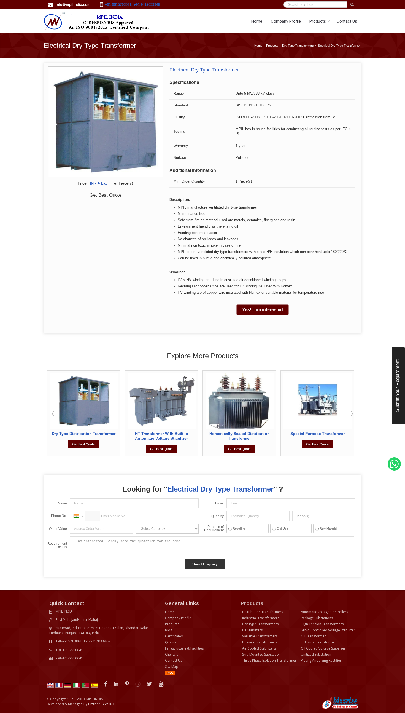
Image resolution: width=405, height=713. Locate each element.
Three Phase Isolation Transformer (269, 660)
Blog (168, 630)
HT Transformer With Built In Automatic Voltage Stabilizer (161, 435)
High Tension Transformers (322, 624)
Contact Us (347, 21)
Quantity (217, 516)
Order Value (58, 529)
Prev (53, 413)
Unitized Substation (316, 654)
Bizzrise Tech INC (101, 704)
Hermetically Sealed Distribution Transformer (239, 435)
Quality (170, 642)
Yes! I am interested (262, 309)
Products (317, 21)
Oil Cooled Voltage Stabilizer (323, 648)
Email (219, 503)
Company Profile (286, 21)
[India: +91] (77, 516)
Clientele (172, 654)
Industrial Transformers (260, 618)
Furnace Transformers (259, 642)
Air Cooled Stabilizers (259, 648)
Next (351, 413)
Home (256, 21)
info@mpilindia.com (73, 4)
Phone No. (59, 516)
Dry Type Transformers (298, 45)
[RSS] (170, 672)
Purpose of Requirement (214, 528)
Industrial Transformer (318, 642)
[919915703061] (394, 469)
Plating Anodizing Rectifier (321, 660)
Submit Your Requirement (397, 385)
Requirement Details (57, 545)
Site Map (171, 666)
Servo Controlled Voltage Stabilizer (328, 630)
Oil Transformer (313, 636)
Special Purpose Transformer (317, 433)
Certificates (174, 636)
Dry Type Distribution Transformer (83, 433)
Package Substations (317, 618)
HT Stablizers (252, 630)
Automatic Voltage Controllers (324, 612)
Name (62, 503)
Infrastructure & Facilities (184, 648)
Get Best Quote (105, 195)
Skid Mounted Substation (261, 654)
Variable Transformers (259, 636)
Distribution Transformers (262, 612)
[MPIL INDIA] (97, 21)
